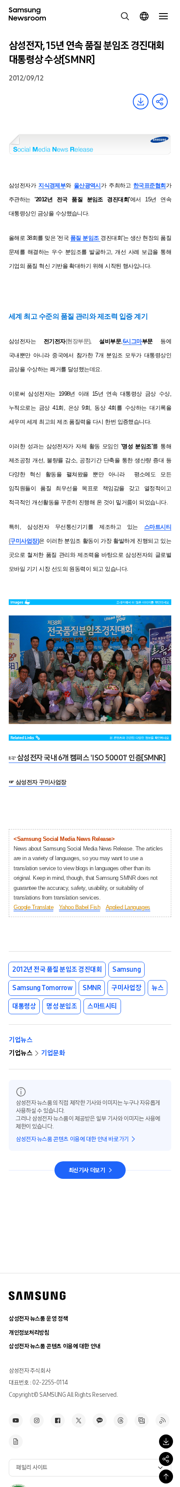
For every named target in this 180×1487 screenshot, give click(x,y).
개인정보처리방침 (29, 1332)
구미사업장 (126, 988)
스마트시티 (157, 527)
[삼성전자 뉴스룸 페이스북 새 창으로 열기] (58, 1420)
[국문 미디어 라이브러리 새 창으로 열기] (142, 1420)
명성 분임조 (61, 1006)
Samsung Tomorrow (42, 988)
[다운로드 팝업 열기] (166, 1441)
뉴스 (157, 988)
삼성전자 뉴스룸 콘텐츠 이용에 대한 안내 (54, 1346)
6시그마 (132, 341)
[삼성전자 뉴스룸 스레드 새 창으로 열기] (121, 1420)
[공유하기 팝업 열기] (166, 1459)
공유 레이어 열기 (160, 101)
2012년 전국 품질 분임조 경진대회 (57, 969)
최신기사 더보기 (87, 1170)
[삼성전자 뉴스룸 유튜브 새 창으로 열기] (16, 1420)
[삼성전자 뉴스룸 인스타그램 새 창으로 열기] (37, 1420)
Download (141, 101)
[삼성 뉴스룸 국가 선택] (144, 16)
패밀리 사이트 (32, 1467)
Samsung (126, 969)
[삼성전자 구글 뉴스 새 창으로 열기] (16, 1441)
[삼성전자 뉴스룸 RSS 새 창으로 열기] (163, 1420)
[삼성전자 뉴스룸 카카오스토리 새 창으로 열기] (100, 1420)
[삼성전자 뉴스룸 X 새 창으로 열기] (79, 1420)
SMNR (92, 988)
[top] (166, 1476)
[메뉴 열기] (163, 16)
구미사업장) (24, 541)
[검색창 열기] (125, 16)
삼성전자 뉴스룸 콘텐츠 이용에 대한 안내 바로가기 (72, 1139)
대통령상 (24, 1006)
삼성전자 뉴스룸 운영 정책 (38, 1318)
